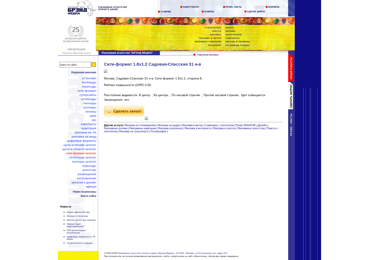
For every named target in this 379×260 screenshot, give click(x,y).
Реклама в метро (192, 125)
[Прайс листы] (291, 136)
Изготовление (86, 178)
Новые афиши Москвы (78, 212)
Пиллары (90, 103)
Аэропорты (88, 124)
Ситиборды (88, 98)
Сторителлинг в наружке (80, 243)
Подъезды (89, 165)
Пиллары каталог (84, 161)
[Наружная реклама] (97, 15)
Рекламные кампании (142, 128)
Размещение (87, 174)
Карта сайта (88, 195)
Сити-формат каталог (81, 153)
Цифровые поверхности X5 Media (81, 237)
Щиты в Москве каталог (79, 144)
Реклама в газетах (224, 128)
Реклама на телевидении (140, 125)
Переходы (89, 86)
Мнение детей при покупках (81, 220)
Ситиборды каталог (82, 157)
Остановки (89, 78)
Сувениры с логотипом (219, 125)
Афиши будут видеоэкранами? (75, 225)
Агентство (89, 169)
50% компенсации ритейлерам (76, 231)
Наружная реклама (83, 72)
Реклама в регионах (170, 128)
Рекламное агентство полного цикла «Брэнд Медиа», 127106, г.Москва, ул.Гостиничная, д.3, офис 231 (172, 253)
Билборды (89, 82)
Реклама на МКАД (84, 136)
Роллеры (90, 107)
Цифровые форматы (81, 140)
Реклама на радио (169, 125)
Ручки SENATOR (246, 125)
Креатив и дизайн (84, 182)
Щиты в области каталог (79, 149)
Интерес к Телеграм (77, 216)
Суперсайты (87, 94)
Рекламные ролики (115, 128)
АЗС (94, 119)
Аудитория (88, 128)
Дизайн (262, 125)
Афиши (91, 186)
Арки (93, 115)
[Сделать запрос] (291, 108)
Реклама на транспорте (134, 131)
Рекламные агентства (251, 128)
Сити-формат (86, 90)
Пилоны (90, 111)
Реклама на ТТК (85, 132)
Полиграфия (158, 131)
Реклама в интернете (198, 128)
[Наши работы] (291, 80)
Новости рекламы (84, 191)
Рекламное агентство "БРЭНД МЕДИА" (127, 52)
